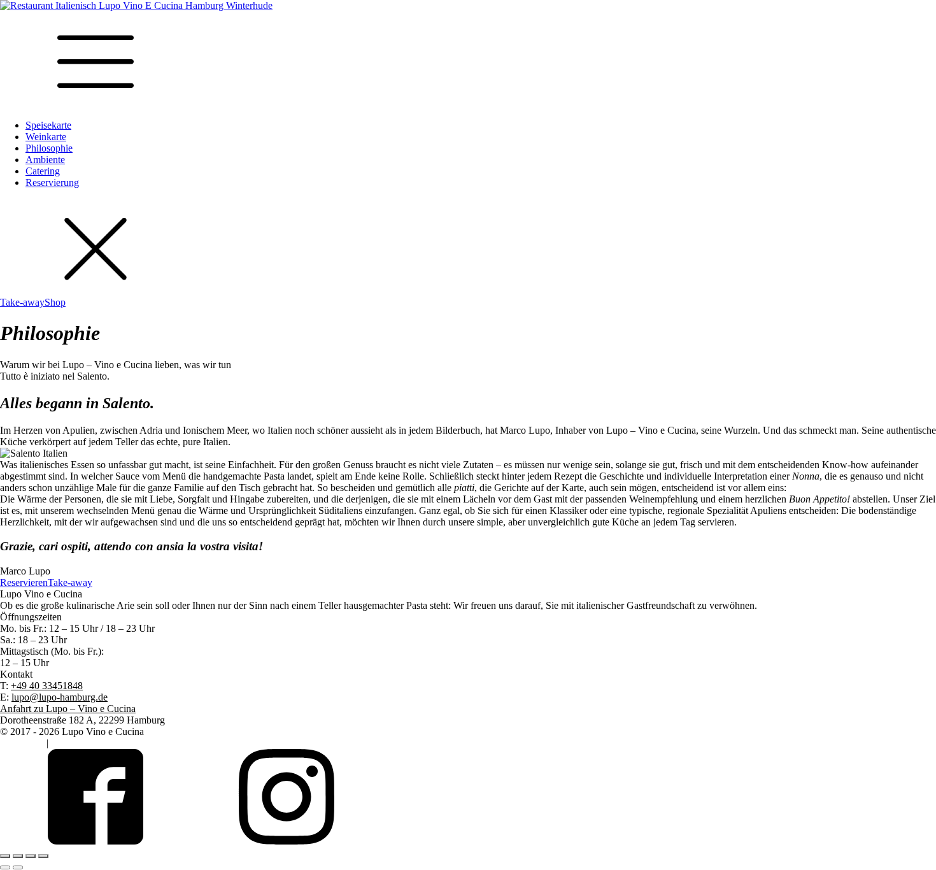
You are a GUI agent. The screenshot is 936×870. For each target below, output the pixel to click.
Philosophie (49, 148)
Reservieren (24, 582)
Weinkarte (45, 136)
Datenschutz (76, 743)
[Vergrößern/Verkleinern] (5, 856)
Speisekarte (48, 125)
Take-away (22, 302)
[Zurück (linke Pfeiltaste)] (5, 867)
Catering (42, 171)
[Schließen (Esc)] (43, 856)
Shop (55, 302)
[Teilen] (30, 856)
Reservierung (52, 182)
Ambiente (45, 159)
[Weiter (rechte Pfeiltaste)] (18, 867)
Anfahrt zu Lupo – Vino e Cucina (68, 708)
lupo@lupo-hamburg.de (59, 697)
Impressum (22, 743)
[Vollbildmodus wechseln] (18, 856)
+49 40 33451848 (47, 685)
